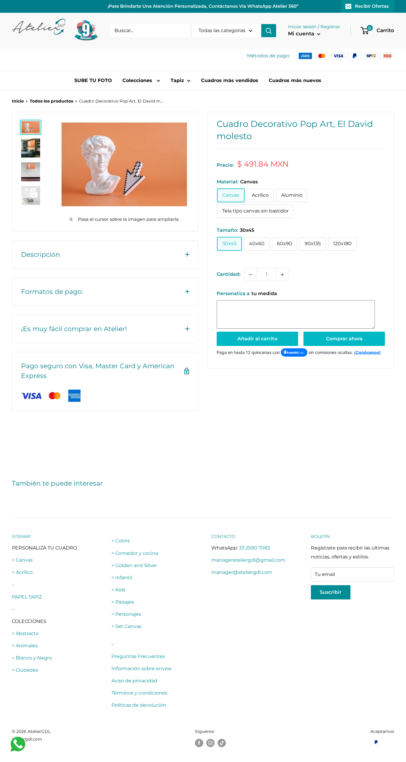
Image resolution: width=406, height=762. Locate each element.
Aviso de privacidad (134, 681)
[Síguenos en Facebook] (199, 743)
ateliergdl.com (27, 739)
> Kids (118, 590)
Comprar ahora (344, 338)
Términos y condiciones (139, 693)
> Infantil (121, 577)
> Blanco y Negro (32, 658)
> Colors (120, 541)
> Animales (25, 645)
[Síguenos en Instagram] (210, 743)
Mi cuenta (302, 34)
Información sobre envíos (141, 668)
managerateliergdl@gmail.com (248, 560)
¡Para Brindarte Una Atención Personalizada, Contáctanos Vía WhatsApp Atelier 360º (203, 6)
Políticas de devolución (138, 705)
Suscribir (331, 592)
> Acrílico (22, 572)
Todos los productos (51, 101)
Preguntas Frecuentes (138, 656)
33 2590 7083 (254, 548)
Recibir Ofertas (372, 6)
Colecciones (138, 80)
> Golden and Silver (134, 565)
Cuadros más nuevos (295, 80)
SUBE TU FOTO (93, 80)
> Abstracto (25, 633)
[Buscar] (268, 30)
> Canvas (22, 560)
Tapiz (177, 80)
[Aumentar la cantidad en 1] (282, 274)
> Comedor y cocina (134, 553)
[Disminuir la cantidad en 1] (250, 274)
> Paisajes (122, 602)
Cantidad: (228, 274)
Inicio (18, 101)
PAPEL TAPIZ (27, 597)
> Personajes (126, 614)
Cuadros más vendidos (229, 80)
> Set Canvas (126, 626)
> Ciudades (25, 670)
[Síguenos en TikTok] (222, 743)
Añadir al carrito (257, 338)
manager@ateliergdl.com (241, 572)
